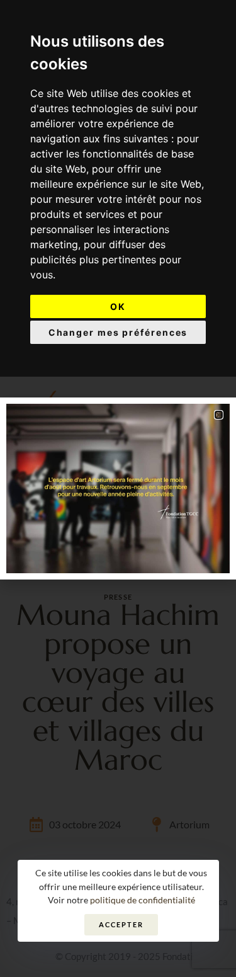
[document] (118, 488)
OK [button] (118, 306)
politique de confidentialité (142, 899)
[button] (218, 415)
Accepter (121, 924)
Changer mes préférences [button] (118, 332)
